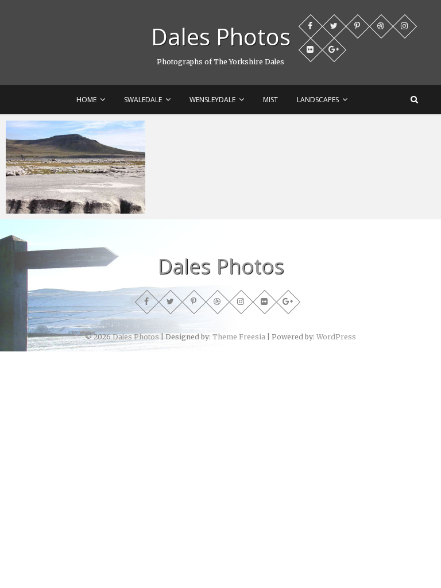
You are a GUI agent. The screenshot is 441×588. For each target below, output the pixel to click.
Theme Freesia (238, 336)
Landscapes (318, 100)
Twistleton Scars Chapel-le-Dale (75, 201)
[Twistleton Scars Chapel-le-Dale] (75, 167)
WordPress (336, 336)
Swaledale (143, 100)
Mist (270, 100)
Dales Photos (221, 37)
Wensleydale (212, 100)
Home (86, 100)
